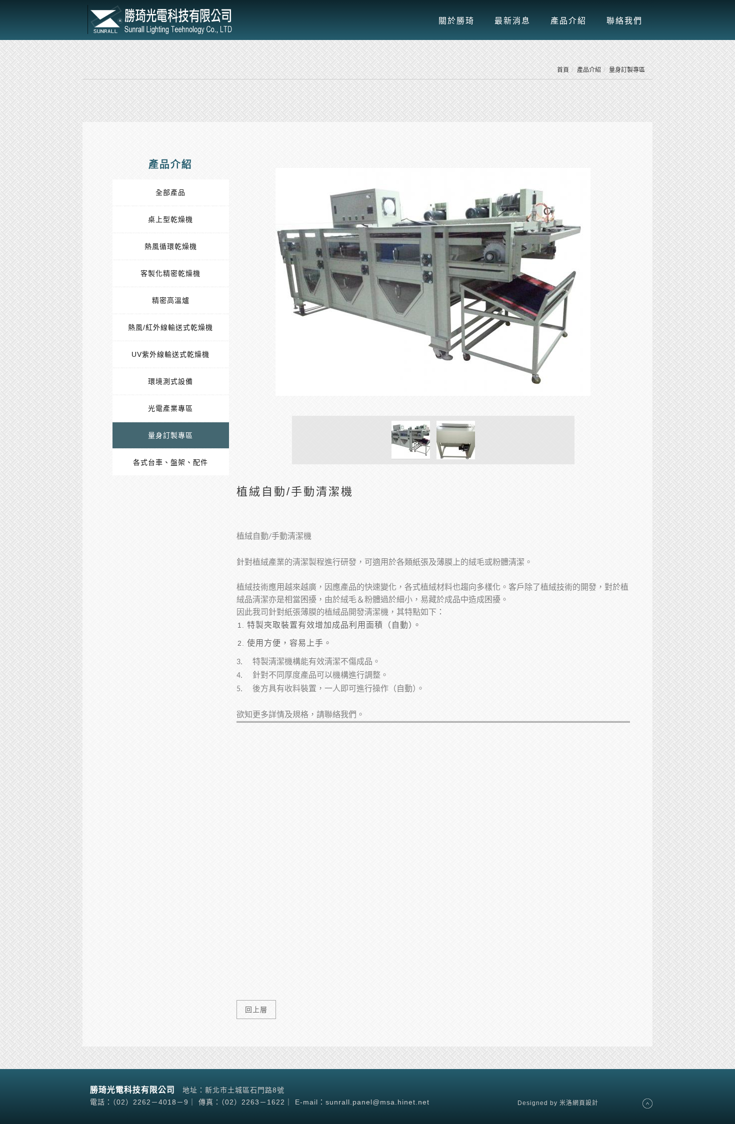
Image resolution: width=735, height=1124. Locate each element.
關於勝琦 (456, 20)
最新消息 (512, 20)
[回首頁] (163, 19)
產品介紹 (568, 20)
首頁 (563, 69)
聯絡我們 (624, 20)
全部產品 (171, 192)
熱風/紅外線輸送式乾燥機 (170, 327)
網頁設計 (585, 1103)
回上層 (256, 1010)
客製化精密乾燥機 (170, 273)
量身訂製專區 (627, 69)
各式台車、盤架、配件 (170, 462)
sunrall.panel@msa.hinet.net (378, 1102)
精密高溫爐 (171, 300)
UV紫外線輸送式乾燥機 (171, 354)
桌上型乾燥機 (170, 219)
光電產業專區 (170, 408)
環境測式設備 (170, 381)
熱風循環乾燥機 (170, 246)
